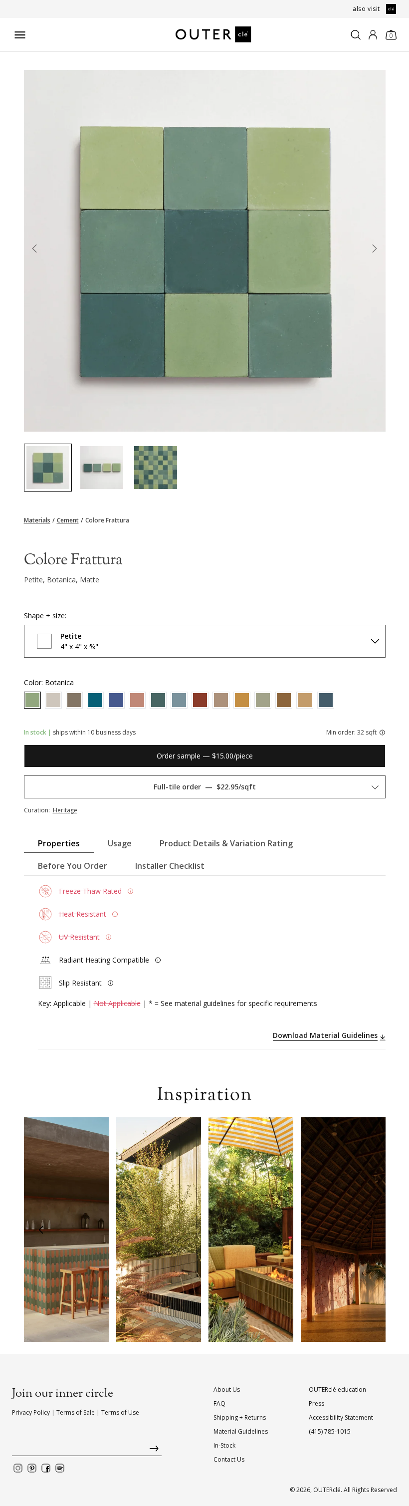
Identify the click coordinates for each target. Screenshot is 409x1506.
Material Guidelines (240, 1431)
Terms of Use (120, 1412)
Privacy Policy (31, 1412)
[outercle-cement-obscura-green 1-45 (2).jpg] (102, 468)
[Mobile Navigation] (20, 35)
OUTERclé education (337, 1389)
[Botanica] (32, 700)
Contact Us (228, 1459)
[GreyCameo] (74, 700)
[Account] (373, 35)
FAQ (219, 1403)
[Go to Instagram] (18, 1468)
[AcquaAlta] (95, 700)
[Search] (356, 35)
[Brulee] (241, 700)
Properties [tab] (59, 843)
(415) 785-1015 (330, 1431)
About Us (226, 1389)
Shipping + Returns (239, 1417)
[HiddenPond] (158, 700)
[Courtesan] (200, 700)
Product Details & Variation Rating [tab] (226, 843)
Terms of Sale (75, 1412)
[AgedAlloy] (325, 700)
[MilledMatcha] (262, 700)
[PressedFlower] (137, 700)
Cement (68, 520)
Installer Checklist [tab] (169, 865)
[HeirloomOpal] (179, 700)
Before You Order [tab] (72, 865)
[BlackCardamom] (283, 700)
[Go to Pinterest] (32, 1468)
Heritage (65, 810)
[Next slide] (375, 250)
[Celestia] (116, 700)
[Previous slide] (35, 250)
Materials (37, 520)
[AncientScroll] (220, 700)
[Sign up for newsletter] (87, 1451)
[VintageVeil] (53, 700)
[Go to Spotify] (60, 1468)
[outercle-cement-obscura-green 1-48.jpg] (156, 468)
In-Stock (224, 1445)
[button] (41, 1230)
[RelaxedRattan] (304, 700)
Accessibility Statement (341, 1417)
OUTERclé (327, 1490)
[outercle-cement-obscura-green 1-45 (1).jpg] (48, 468)
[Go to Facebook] (46, 1468)
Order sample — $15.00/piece (205, 755)
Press (316, 1403)
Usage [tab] (120, 843)
